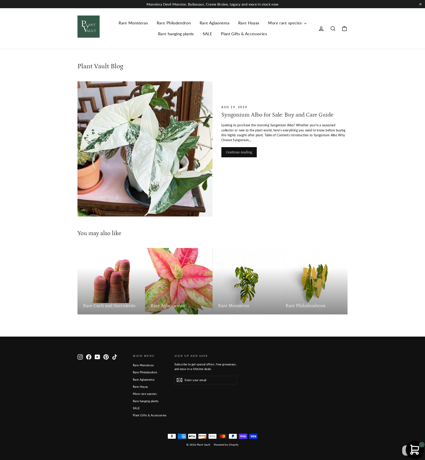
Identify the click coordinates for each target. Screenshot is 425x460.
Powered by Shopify (226, 444)
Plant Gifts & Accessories (244, 33)
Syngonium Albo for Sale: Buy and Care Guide (277, 115)
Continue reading (239, 152)
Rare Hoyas (248, 22)
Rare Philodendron (174, 22)
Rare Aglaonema (214, 22)
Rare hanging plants (176, 33)
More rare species (285, 22)
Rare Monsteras (133, 22)
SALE (207, 33)
